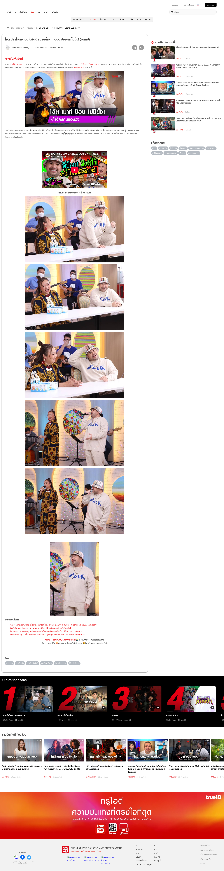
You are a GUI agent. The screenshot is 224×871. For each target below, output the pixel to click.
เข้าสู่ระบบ (210, 5)
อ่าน (32, 12)
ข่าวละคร (103, 19)
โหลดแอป (175, 5)
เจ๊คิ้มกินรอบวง (18, 64)
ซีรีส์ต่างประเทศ (135, 19)
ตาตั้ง (46, 12)
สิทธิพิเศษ (23, 12)
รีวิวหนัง (123, 19)
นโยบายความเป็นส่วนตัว (208, 854)
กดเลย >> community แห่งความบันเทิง (60, 640)
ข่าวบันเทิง (92, 19)
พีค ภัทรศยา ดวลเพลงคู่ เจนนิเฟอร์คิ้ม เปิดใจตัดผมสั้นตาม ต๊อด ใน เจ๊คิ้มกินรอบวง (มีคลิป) (46, 631)
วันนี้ (9, 12)
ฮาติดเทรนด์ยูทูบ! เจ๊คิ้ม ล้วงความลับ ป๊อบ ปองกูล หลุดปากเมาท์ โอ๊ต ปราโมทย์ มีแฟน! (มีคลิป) (47, 635)
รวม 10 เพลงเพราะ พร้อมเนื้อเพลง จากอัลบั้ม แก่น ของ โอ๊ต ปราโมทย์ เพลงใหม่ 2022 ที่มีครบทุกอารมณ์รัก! (53, 625)
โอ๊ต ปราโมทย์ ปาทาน (90, 64)
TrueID (14, 5)
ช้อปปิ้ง (138, 857)
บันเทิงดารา (20, 28)
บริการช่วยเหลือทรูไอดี (144, 864)
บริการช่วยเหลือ (205, 859)
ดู (15, 12)
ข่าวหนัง (113, 19)
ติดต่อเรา (203, 863)
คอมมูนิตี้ (157, 860)
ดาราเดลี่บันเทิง (91, 777)
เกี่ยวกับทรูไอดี (205, 846)
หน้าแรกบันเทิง (78, 19)
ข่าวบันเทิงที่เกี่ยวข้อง (14, 734)
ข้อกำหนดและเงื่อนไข (207, 850)
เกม (39, 12)
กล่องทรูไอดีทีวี (141, 860)
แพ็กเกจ (157, 857)
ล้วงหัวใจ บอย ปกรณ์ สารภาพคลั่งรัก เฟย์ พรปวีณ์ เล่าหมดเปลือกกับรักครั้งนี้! (41, 628)
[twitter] (29, 857)
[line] (16, 857)
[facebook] (22, 857)
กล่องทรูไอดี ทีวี (189, 5)
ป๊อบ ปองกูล (79, 68)
